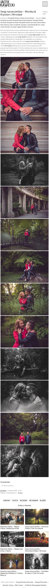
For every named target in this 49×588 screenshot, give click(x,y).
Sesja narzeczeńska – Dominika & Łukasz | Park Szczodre (36, 572)
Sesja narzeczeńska (27, 18)
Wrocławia (8, 46)
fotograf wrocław (12, 22)
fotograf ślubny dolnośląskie (22, 20)
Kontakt (6, 500)
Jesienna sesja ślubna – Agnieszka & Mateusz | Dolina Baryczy (11, 573)
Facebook (23, 500)
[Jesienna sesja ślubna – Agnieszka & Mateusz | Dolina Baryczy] (12, 561)
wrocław (13, 27)
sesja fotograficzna (33, 25)
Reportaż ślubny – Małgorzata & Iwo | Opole (11, 550)
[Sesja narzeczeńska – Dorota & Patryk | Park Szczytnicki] (37, 517)
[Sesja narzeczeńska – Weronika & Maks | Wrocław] (37, 539)
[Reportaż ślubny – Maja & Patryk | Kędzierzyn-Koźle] (12, 517)
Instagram (33, 500)
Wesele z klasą (8, 585)
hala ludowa (41, 22)
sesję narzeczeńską (32, 41)
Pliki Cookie (19, 585)
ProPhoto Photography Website (35, 585)
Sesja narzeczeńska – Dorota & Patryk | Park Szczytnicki (36, 527)
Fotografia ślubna (14, 18)
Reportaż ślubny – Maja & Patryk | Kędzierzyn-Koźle (9, 527)
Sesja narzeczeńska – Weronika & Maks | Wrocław (35, 550)
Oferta (15, 500)
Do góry (43, 500)
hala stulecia (4, 25)
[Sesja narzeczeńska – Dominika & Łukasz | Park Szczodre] (37, 561)
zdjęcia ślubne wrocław (25, 27)
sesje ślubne (22, 37)
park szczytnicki (15, 25)
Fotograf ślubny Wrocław (24, 582)
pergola (24, 25)
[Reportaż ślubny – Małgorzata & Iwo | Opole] (12, 539)
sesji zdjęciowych (34, 35)
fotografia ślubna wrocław (27, 22)
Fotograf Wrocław (41, 582)
